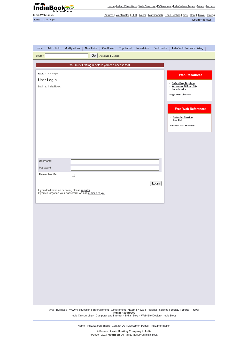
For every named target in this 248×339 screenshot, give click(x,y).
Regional (152, 309)
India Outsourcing (82, 315)
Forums (210, 6)
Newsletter (142, 48)
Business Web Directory (182, 125)
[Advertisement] (124, 33)
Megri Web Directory (180, 94)
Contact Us (118, 325)
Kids (185, 15)
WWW (73, 309)
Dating (211, 15)
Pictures (109, 15)
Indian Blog (131, 315)
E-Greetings (164, 6)
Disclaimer (133, 325)
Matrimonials (155, 15)
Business (61, 309)
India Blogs (170, 315)
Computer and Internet (109, 315)
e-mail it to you (96, 193)
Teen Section (172, 15)
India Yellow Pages (184, 6)
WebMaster (122, 15)
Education (84, 309)
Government (118, 309)
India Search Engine (98, 325)
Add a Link (53, 48)
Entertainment (101, 309)
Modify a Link (72, 48)
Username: (45, 160)
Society (174, 309)
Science (163, 309)
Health (131, 309)
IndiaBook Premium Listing (187, 48)
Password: (45, 167)
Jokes (200, 6)
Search (40, 55)
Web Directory (147, 6)
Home (111, 6)
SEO (134, 15)
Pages (145, 325)
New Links (91, 48)
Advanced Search (110, 55)
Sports (185, 309)
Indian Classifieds (126, 6)
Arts (51, 309)
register (85, 190)
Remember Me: (48, 174)
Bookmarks (160, 48)
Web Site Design (151, 315)
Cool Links (108, 48)
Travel (201, 15)
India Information (160, 325)
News (142, 15)
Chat (192, 15)
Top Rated (125, 48)
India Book (151, 334)
